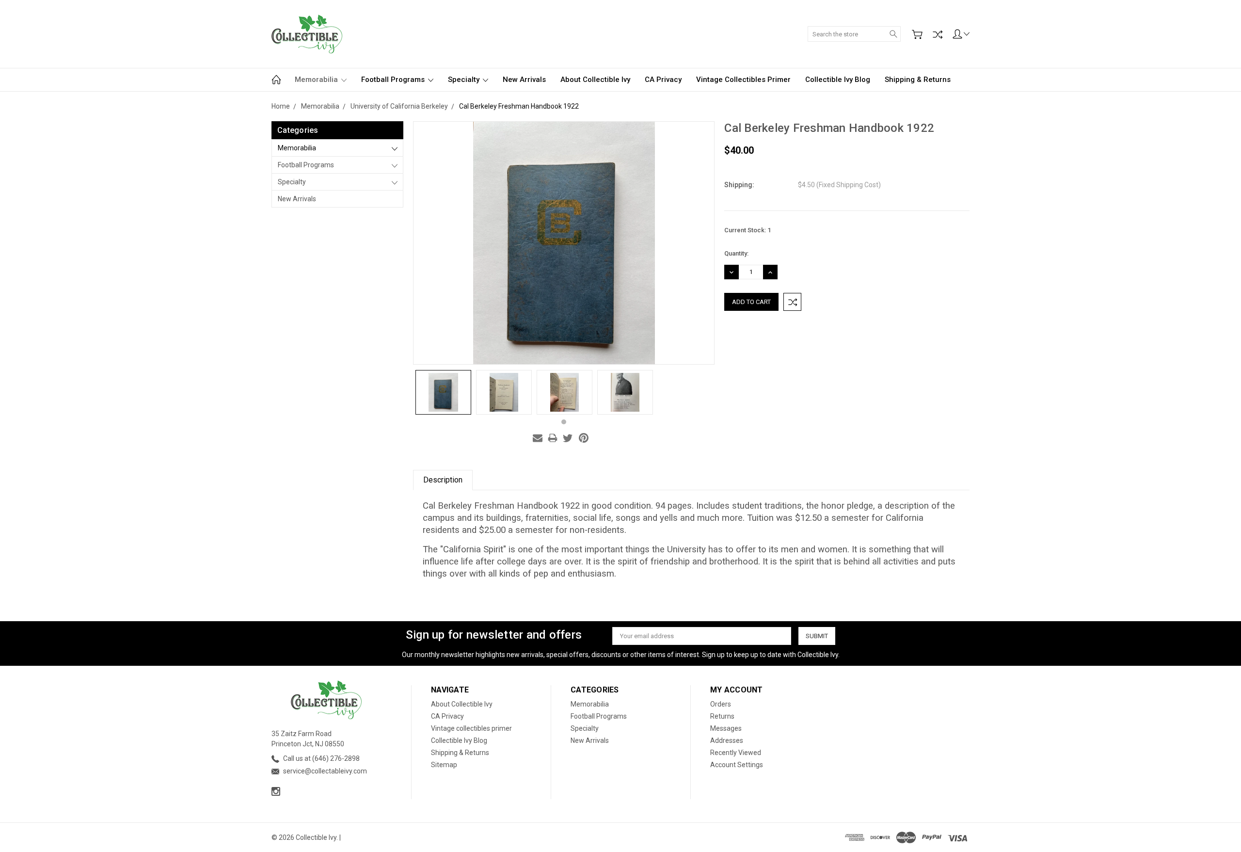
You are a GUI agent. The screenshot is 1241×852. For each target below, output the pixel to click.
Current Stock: (747, 230)
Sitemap (444, 765)
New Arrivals (524, 79)
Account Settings (736, 765)
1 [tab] (563, 421)
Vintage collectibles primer (743, 79)
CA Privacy (663, 79)
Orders (720, 704)
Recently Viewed (735, 752)
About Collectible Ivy (595, 79)
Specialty (464, 79)
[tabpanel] (443, 392)
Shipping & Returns (918, 79)
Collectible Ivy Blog (837, 79)
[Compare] (937, 34)
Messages (726, 728)
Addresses (726, 740)
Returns (722, 716)
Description (442, 479)
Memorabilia (317, 79)
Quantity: (736, 253)
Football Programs (394, 79)
